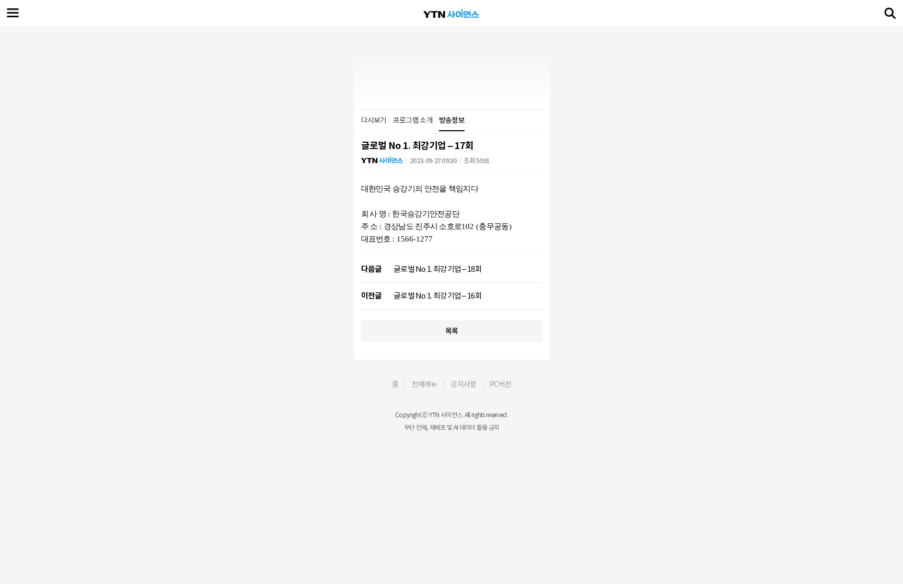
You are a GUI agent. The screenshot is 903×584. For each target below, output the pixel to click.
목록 (451, 331)
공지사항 (463, 384)
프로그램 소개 (413, 120)
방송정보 (452, 120)
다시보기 (374, 120)
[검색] (890, 13)
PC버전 (500, 384)
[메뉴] (13, 13)
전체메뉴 (424, 384)
